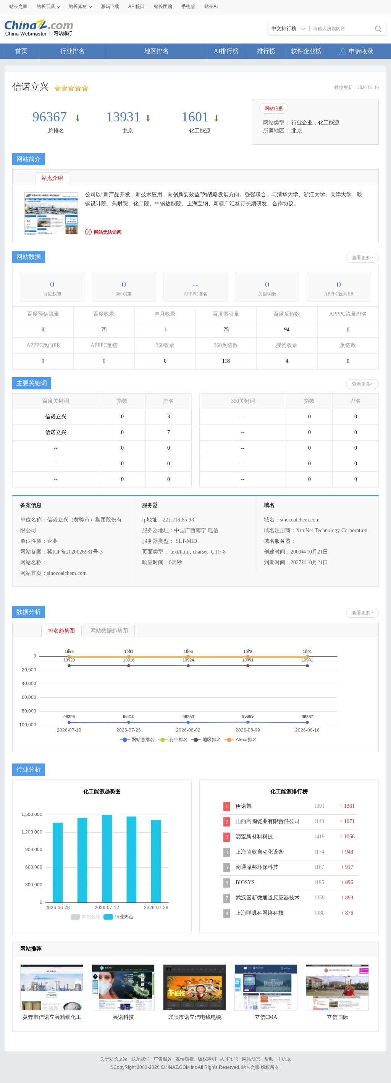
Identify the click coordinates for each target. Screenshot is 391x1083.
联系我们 (140, 1059)
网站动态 (251, 1059)
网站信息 (274, 108)
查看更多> (362, 257)
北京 (128, 131)
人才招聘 (229, 1059)
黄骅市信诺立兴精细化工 (52, 1017)
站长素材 (78, 6)
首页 (21, 51)
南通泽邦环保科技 (257, 867)
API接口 (136, 6)
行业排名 (72, 51)
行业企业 (302, 123)
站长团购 (163, 6)
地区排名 (156, 51)
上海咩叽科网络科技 (260, 913)
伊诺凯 (244, 806)
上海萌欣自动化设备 (260, 852)
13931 (123, 116)
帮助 (268, 1059)
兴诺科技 (123, 1017)
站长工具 (46, 6)
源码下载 (110, 6)
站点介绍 (52, 178)
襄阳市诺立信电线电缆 (194, 1017)
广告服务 (162, 1059)
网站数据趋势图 (109, 631)
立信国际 (337, 1017)
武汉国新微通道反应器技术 (268, 898)
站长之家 (18, 6)
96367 (51, 116)
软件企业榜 (306, 51)
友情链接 (185, 1059)
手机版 (284, 1059)
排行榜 (266, 51)
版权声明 (207, 1059)
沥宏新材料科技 (254, 836)
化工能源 (199, 131)
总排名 (56, 131)
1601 (195, 116)
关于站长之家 (114, 1059)
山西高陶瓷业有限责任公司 (268, 821)
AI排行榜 (226, 51)
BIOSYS (245, 882)
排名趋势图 (61, 631)
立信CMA (266, 1017)
